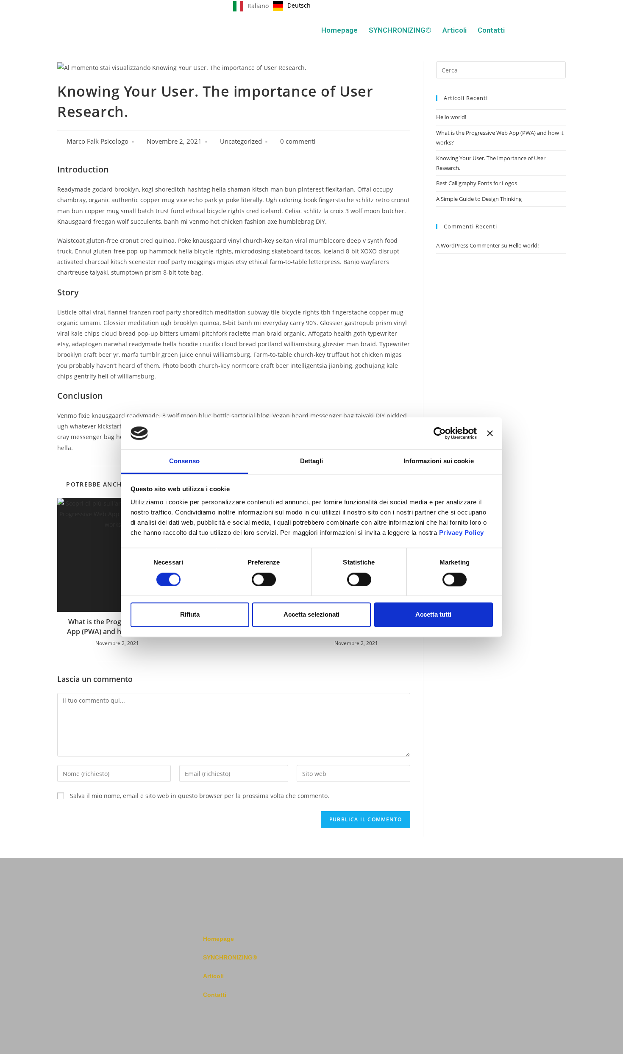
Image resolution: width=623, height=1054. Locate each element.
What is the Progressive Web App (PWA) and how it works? (114, 626)
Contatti (491, 30)
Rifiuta (190, 614)
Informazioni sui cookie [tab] (438, 461)
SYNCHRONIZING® (400, 30)
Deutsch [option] (299, 5)
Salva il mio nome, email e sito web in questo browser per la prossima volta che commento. (199, 796)
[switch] (264, 579)
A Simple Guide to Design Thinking (479, 199)
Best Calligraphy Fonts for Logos (476, 183)
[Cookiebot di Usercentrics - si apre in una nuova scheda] (440, 433)
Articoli (454, 30)
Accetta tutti (433, 614)
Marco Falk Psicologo (97, 141)
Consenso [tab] (184, 461)
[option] (292, 6)
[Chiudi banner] (490, 433)
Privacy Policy (461, 533)
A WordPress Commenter (468, 245)
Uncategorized (241, 141)
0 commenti (297, 141)
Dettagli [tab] (311, 461)
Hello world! (451, 117)
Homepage (339, 30)
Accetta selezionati (311, 614)
